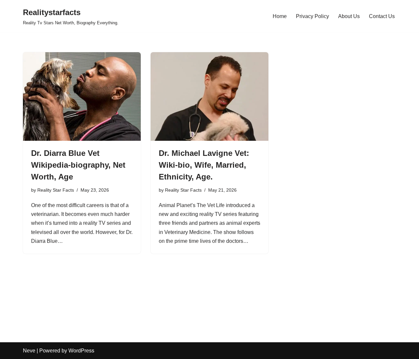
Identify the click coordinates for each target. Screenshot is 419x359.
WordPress (81, 350)
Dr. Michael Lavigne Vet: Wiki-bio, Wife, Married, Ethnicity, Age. (204, 165)
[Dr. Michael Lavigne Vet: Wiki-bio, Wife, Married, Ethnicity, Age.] (209, 96)
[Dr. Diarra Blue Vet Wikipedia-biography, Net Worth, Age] (82, 96)
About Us (349, 16)
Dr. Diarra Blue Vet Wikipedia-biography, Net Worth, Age (78, 165)
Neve (29, 350)
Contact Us (382, 16)
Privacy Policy (312, 16)
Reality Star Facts (55, 190)
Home (280, 16)
